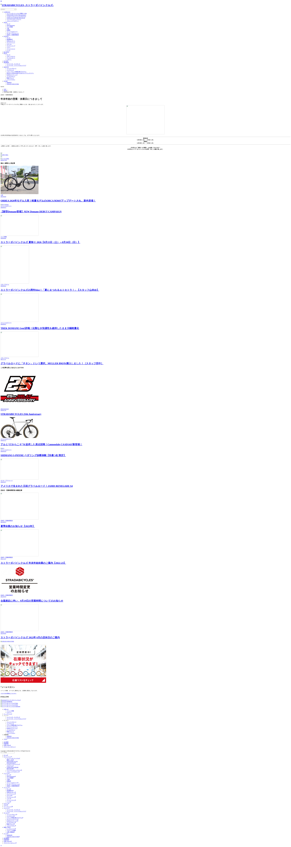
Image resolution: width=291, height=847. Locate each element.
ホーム (5, 755)
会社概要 (6, 742)
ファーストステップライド (14, 19)
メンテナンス (10, 70)
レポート (9, 59)
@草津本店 (9, 701)
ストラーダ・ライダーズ (13, 64)
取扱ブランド (10, 78)
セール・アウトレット (13, 33)
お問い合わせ (7, 745)
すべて (8, 24)
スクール (9, 44)
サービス (6, 813)
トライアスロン (11, 79)
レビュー (9, 712)
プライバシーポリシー (10, 746)
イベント (6, 787)
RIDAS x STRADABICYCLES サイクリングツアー (20, 73)
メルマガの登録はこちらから (8, 693)
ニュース (6, 773)
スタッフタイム (11, 56)
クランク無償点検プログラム (14, 725)
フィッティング (8, 714)
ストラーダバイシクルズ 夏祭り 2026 (17, 13)
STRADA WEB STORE (13, 84)
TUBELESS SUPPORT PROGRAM (16, 18)
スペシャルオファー (12, 31)
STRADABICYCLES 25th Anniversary (16, 15)
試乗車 (8, 30)
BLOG (5, 53)
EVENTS (6, 36)
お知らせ (6, 709)
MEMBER (6, 62)
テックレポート (11, 58)
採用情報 (6, 743)
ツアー (8, 47)
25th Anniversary (11, 25)
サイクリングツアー (12, 726)
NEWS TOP (4, 160)
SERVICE (6, 67)
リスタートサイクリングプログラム (16, 16)
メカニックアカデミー (13, 21)
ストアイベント (11, 42)
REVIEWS (6, 52)
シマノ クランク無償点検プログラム (16, 71)
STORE (6, 81)
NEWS (5, 22)
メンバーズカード (11, 68)
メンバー (6, 808)
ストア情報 (10, 27)
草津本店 (9, 82)
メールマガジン (11, 76)
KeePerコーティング (12, 74)
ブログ (5, 739)
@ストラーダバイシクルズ (13, 700)
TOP (5, 89)
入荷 (8, 28)
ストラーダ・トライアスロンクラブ (16, 65)
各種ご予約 (7, 827)
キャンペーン (7, 756)
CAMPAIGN (7, 12)
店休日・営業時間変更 (13, 34)
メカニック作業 (11, 830)
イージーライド (11, 49)
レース (8, 50)
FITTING (6, 61)
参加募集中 (10, 39)
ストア (5, 833)
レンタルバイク (11, 828)
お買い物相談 (10, 832)
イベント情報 (10, 710)
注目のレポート (11, 41)
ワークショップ (11, 45)
